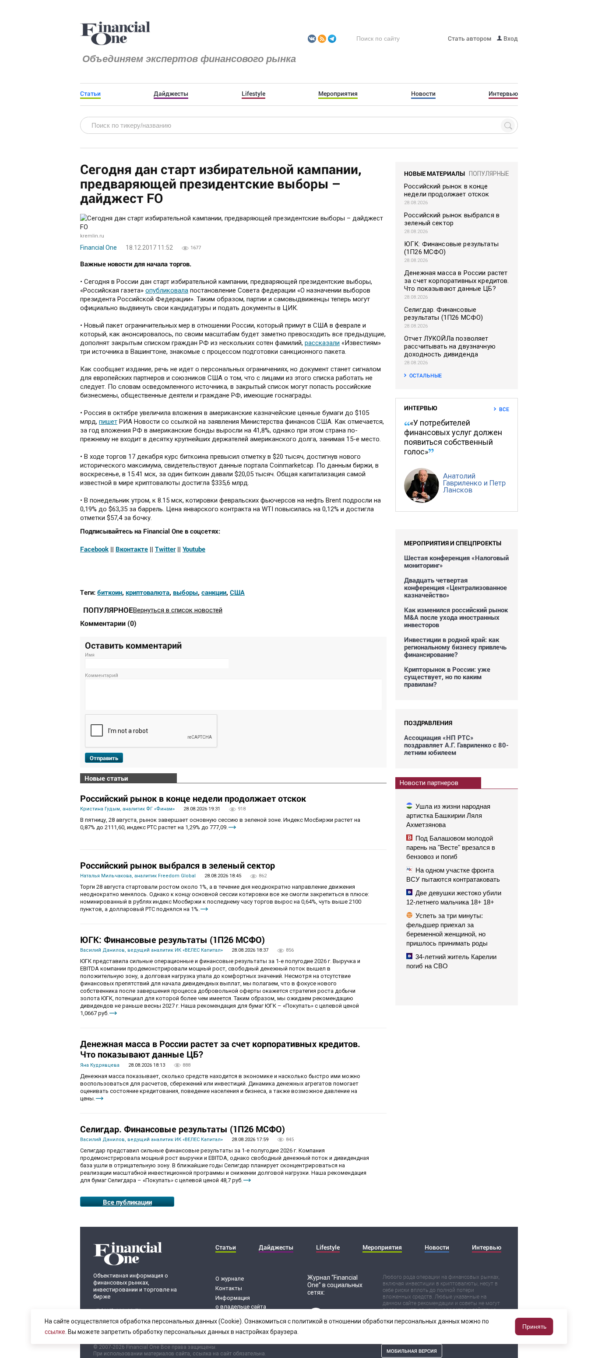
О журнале (229, 1278)
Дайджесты (171, 93)
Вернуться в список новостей (177, 610)
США (237, 592)
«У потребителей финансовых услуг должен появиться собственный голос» (453, 437)
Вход (510, 38)
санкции (213, 592)
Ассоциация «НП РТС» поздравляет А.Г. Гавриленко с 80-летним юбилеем (456, 745)
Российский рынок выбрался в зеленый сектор (177, 865)
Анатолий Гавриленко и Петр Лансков (474, 482)
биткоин (109, 592)
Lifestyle (253, 93)
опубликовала (166, 290)
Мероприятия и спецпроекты (452, 543)
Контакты (228, 1288)
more (232, 827)
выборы (185, 592)
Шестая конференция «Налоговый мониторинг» (456, 561)
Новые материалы (434, 173)
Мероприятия (338, 93)
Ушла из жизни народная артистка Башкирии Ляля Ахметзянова (448, 815)
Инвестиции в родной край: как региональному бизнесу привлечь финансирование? (455, 647)
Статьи (90, 93)
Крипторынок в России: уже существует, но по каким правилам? (447, 677)
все (504, 408)
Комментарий (101, 675)
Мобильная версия (412, 1351)
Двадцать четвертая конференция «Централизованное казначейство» (455, 587)
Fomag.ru (115, 33)
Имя (90, 655)
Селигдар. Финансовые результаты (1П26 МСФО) (182, 1129)
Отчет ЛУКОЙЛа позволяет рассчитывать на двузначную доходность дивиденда (450, 346)
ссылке (55, 1331)
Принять (534, 1326)
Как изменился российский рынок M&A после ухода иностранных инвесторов (456, 617)
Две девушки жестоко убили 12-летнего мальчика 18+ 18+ (453, 897)
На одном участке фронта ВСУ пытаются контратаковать (453, 874)
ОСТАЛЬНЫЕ (425, 375)
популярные (489, 173)
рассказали (322, 343)
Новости (423, 93)
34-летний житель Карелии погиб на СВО (451, 961)
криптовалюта (147, 592)
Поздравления (428, 722)
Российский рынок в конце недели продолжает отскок (193, 798)
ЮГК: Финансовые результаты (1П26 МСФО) (172, 939)
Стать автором (470, 38)
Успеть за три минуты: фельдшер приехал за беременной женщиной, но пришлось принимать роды (447, 929)
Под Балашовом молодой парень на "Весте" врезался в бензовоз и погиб (450, 847)
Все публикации (127, 1201)
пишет (108, 422)
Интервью (503, 93)
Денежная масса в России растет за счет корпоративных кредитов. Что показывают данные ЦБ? (220, 1049)
